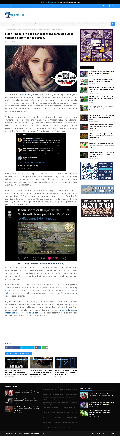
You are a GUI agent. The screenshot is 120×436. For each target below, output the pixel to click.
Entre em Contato (110, 433)
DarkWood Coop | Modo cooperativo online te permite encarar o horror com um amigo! (16, 372)
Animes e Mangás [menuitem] (55, 24)
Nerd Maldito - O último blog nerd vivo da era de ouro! (29, 433)
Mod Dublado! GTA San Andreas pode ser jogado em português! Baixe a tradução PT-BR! (102, 89)
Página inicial (8, 30)
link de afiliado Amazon (68, 2)
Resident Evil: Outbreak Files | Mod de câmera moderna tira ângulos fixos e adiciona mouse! (101, 126)
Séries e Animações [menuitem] (40, 24)
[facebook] (103, 6)
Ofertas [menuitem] (87, 24)
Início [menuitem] (8, 24)
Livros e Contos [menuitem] (99, 24)
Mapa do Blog (13, 6)
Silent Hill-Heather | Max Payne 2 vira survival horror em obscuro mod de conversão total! (41, 372)
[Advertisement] (97, 234)
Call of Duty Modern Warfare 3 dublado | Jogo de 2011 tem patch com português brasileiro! (102, 98)
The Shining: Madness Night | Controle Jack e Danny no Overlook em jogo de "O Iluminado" (26, 408)
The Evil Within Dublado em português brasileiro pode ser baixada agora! (101, 80)
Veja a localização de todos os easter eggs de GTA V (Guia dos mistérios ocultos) (100, 412)
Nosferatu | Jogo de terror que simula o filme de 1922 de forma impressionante (26, 400)
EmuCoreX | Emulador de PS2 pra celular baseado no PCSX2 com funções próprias (66, 372)
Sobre (27, 6)
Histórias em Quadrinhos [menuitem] (72, 24)
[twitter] (106, 6)
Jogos (14, 30)
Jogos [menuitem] (15, 24)
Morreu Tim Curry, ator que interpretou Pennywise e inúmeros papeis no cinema (26, 392)
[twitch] (112, 6)
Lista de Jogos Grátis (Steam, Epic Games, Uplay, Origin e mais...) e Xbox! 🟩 (102, 72)
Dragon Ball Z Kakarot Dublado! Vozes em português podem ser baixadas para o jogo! (101, 145)
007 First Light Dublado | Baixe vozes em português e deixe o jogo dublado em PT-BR (102, 108)
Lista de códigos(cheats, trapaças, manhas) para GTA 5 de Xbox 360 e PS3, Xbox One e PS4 (101, 395)
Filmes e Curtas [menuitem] (26, 24)
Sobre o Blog (100, 433)
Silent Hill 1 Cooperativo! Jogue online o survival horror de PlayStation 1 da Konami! (101, 117)
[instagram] (109, 6)
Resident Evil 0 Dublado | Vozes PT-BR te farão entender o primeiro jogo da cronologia (101, 154)
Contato (21, 6)
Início (6, 6)
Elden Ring (27, 94)
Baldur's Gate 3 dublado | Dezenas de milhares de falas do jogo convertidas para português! (101, 135)
